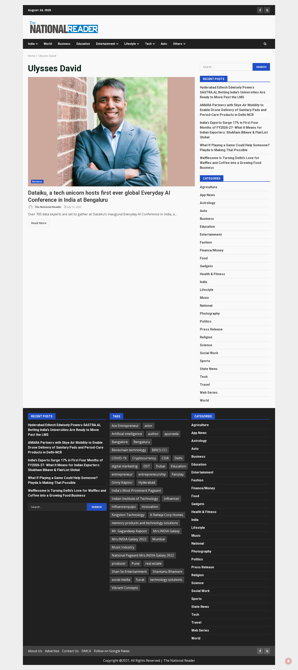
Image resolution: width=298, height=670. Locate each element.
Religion (206, 337)
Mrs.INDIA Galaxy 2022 (129, 539)
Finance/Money (211, 250)
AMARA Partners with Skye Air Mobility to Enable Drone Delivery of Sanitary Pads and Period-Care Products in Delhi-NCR (233, 110)
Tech (148, 43)
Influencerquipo (124, 506)
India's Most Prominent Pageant (136, 490)
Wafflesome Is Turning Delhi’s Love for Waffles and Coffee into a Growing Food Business (230, 163)
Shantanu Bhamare (167, 571)
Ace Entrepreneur (125, 425)
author (153, 434)
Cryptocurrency (144, 458)
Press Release (211, 329)
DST (147, 466)
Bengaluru (142, 442)
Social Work (209, 353)
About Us (35, 651)
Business (64, 43)
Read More (38, 223)
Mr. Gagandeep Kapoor (129, 531)
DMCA (86, 651)
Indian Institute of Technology (135, 498)
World (48, 43)
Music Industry (123, 547)
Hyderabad (146, 482)
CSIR (165, 458)
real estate (153, 563)
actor (148, 425)
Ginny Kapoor (122, 482)
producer (119, 563)
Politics (205, 321)
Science (206, 345)
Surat (140, 579)
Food (204, 258)
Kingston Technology (128, 515)
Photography (210, 313)
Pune (135, 563)
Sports (205, 361)
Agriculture (208, 187)
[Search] (265, 44)
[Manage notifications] (288, 661)
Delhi (178, 458)
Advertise (52, 651)
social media (121, 579)
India (31, 43)
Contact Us (70, 651)
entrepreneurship (152, 474)
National (206, 306)
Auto (164, 43)
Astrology (207, 203)
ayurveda (171, 434)
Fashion (206, 242)
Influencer (171, 498)
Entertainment (105, 43)
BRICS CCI (159, 450)
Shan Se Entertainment (129, 571)
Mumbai (158, 539)
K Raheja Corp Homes (166, 515)
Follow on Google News (112, 651)
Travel (205, 385)
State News (209, 369)
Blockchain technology (129, 450)
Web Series (209, 392)
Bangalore (120, 442)
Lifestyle (130, 43)
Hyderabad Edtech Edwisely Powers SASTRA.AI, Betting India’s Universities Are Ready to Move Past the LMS (232, 92)
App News (207, 195)
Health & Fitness (212, 274)
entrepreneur (122, 474)
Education (83, 43)
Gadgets (206, 266)
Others (177, 43)
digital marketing (125, 466)
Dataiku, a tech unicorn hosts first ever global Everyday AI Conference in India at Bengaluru (111, 131)
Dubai (160, 466)
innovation (150, 506)
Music (204, 298)
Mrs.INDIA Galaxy (166, 531)
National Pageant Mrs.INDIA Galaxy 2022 (143, 555)
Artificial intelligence (127, 434)
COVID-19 (119, 458)
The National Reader (47, 207)
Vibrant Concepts (125, 588)
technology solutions (166, 579)
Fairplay (178, 474)
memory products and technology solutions (145, 523)
